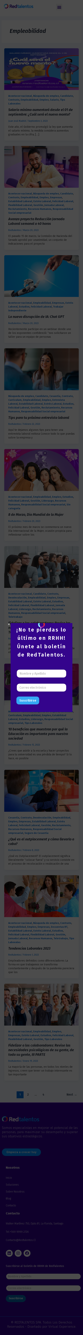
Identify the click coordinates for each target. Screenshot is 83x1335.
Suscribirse (27, 700)
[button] (9, 624)
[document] (41, 667)
